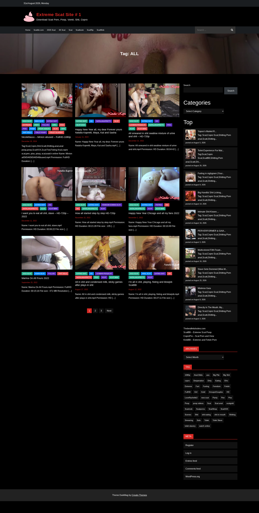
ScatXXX (224, 409)
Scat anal (219, 403)
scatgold (230, 403)
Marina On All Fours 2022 (35, 278)
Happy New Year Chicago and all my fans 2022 (154, 213)
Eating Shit (52, 121)
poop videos (198, 403)
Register (189, 445)
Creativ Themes (139, 495)
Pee (223, 398)
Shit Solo (27, 132)
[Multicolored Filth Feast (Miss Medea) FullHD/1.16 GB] (190, 253)
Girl (195, 392)
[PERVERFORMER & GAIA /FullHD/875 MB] (190, 234)
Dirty (210, 381)
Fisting (159, 205)
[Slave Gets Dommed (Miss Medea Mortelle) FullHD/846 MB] (190, 272)
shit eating (206, 415)
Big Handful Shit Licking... (210, 192)
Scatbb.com (39, 30)
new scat (205, 398)
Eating (218, 381)
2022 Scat (134, 121)
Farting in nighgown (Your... (211, 173)
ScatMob (100, 30)
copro (187, 381)
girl (54, 125)
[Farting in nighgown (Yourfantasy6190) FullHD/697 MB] (190, 177)
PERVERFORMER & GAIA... (212, 231)
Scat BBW (142, 129)
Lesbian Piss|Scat (137, 125)
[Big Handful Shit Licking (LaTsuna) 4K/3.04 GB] (190, 196)
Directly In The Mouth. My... (211, 307)
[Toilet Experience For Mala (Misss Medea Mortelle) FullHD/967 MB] (190, 154)
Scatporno (200, 409)
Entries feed (191, 461)
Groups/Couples (216, 392)
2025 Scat (51, 30)
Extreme (27, 125)
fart (37, 125)
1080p (187, 375)
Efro (226, 381)
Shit (196, 415)
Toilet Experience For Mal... (211, 150)
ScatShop (213, 409)
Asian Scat (40, 274)
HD (91, 121)
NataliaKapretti (103, 121)
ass (207, 375)
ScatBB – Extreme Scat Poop (197, 332)
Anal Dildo (198, 375)
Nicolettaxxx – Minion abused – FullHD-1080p (46, 137)
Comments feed (193, 469)
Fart (197, 386)
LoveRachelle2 (191, 398)
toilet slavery (190, 426)
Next (109, 311)
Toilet (206, 420)
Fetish (227, 386)
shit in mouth (219, 415)
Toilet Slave (217, 420)
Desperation (198, 381)
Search (186, 85)
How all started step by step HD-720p (95, 213)
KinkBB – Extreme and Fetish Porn (200, 340)
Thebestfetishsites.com (194, 328)
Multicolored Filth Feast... (210, 250)
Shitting (232, 415)
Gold (203, 392)
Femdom (217, 386)
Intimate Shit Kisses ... (208, 212)
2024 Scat (27, 121)
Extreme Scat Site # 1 (58, 14)
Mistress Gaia (204, 288)
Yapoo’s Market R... (207, 131)
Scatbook (80, 30)
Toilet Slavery (56, 132)
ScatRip (90, 30)
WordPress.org (192, 476)
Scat (70, 30)
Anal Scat (146, 274)
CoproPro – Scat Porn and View (198, 336)
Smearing (189, 420)
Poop (187, 403)
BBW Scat (39, 121)
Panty (215, 398)
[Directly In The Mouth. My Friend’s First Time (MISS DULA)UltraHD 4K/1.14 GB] (190, 311)
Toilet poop (40, 132)
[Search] (232, 30)
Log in (188, 453)
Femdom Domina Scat (111, 205)
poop (32, 129)
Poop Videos (44, 129)
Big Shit (226, 375)
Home (27, 30)
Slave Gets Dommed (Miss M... (212, 269)
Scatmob (188, 409)
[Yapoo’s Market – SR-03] (190, 135)
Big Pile (216, 375)
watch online (204, 426)
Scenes (188, 415)
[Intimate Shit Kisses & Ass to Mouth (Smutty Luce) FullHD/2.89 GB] (190, 215)
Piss (62, 125)
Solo (199, 420)
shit (63, 129)
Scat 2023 (80, 125)
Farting (206, 386)
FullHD (45, 125)
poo (24, 129)
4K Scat (62, 30)
